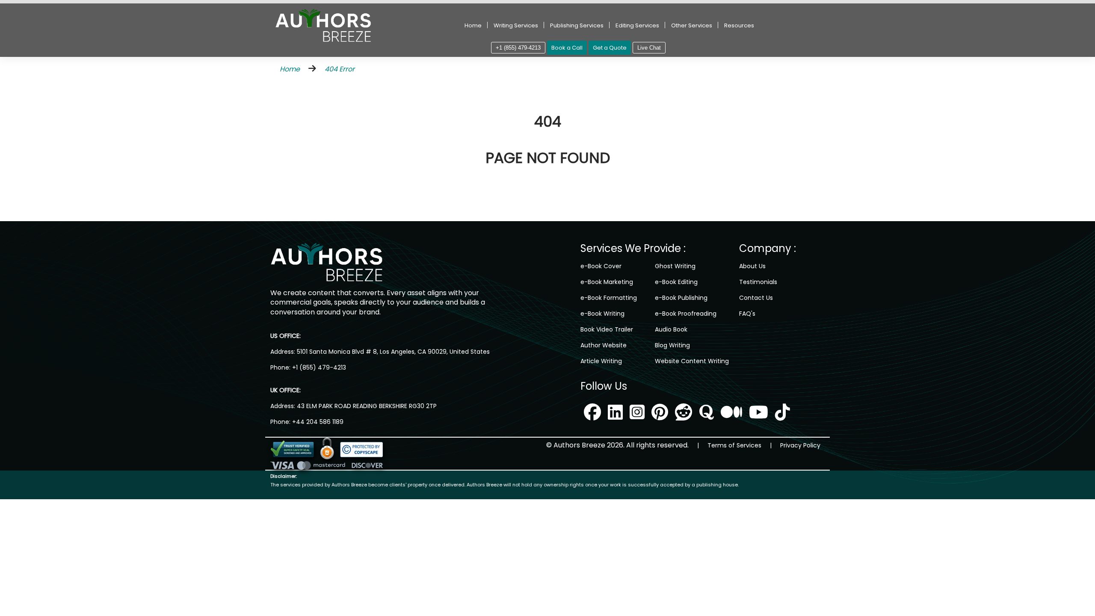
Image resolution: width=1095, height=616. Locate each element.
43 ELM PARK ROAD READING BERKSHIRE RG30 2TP (366, 406)
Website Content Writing (692, 361)
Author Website (603, 345)
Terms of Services (734, 445)
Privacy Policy (800, 445)
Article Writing (601, 361)
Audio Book (671, 329)
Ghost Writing (675, 266)
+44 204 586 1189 (317, 422)
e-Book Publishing (681, 297)
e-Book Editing (676, 282)
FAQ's (747, 313)
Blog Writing (672, 345)
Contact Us (756, 297)
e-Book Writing (602, 313)
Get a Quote (610, 48)
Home (473, 25)
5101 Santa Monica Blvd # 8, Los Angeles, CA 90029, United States (392, 351)
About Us (752, 266)
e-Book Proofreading (685, 313)
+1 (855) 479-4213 (518, 47)
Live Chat (649, 47)
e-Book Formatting (608, 297)
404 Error (340, 69)
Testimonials (758, 282)
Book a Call (567, 48)
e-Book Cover (600, 266)
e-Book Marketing (606, 282)
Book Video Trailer (606, 329)
